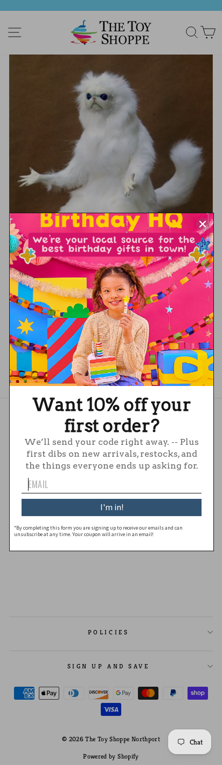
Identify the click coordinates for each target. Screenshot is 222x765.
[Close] (202, 224)
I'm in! (111, 507)
